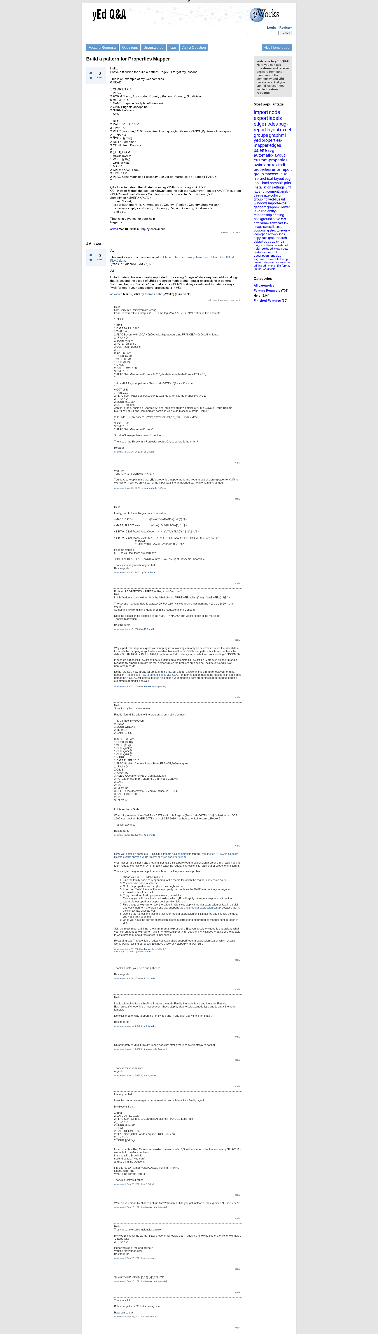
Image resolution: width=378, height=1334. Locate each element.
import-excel (277, 203)
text (275, 164)
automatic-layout (269, 155)
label (257, 183)
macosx (271, 174)
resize (265, 195)
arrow (265, 223)
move (275, 262)
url (283, 199)
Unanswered (153, 47)
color (274, 195)
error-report (282, 169)
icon (257, 234)
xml (274, 252)
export (261, 118)
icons (267, 252)
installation (262, 187)
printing (278, 215)
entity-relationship (265, 213)
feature (259, 252)
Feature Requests (102, 47)
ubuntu (258, 269)
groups (261, 135)
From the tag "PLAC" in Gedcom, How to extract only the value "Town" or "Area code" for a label (176, 855)
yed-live (274, 199)
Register (285, 27)
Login (271, 27)
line (264, 211)
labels (275, 118)
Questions (130, 47)
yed (257, 140)
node (274, 112)
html (265, 183)
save (276, 219)
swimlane (262, 164)
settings (278, 187)
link (286, 223)
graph (272, 238)
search (282, 238)
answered (116, 294)
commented (120, 452)
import (261, 112)
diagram (259, 245)
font (283, 219)
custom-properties (271, 160)
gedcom (260, 207)
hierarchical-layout (269, 178)
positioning (261, 230)
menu (271, 265)
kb (281, 183)
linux (283, 174)
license (277, 226)
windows (261, 203)
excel (285, 129)
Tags (173, 47)
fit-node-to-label (277, 245)
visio (272, 269)
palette (260, 150)
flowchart (276, 223)
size (272, 241)
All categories (264, 285)
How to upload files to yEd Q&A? (160, 674)
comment (183, 853)
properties (262, 169)
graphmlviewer (278, 207)
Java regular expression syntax (202, 907)
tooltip (284, 259)
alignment (260, 259)
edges (275, 145)
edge (259, 124)
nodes (271, 124)
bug (287, 178)
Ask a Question (194, 47)
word (266, 269)
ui (280, 195)
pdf (282, 165)
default (258, 241)
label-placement (266, 191)
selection (285, 262)
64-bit (280, 241)
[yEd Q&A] (185, 22)
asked (114, 229)
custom (258, 262)
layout (273, 129)
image (258, 226)
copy (257, 238)
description (261, 255)
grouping (261, 199)
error (257, 223)
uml (288, 187)
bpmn (274, 183)
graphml (277, 135)
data (264, 238)
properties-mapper (268, 143)
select (267, 226)
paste (285, 248)
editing (258, 265)
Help (257, 295)
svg (271, 150)
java (257, 211)
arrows (273, 234)
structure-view (280, 230)
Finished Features (267, 300)
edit (265, 265)
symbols (273, 259)
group (259, 174)
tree (266, 241)
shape (267, 262)
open (263, 234)
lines (281, 234)
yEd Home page (276, 47)
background (263, 219)
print (287, 183)
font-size (275, 255)
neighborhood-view (267, 248)
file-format (283, 265)
